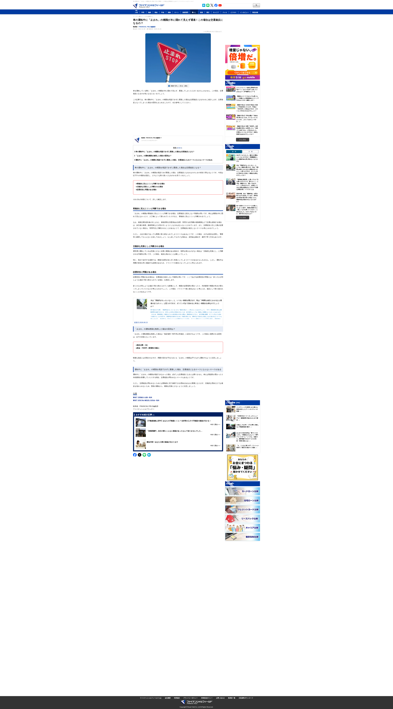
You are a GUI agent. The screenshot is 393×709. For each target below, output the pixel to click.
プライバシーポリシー (190, 698)
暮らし (194, 12)
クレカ (225, 12)
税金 (156, 12)
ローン (176, 12)
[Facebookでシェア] (135, 455)
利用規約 (177, 698)
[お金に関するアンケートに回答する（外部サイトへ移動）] (242, 467)
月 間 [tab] (250, 151)
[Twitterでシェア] (139, 455)
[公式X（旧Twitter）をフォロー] (212, 5)
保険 (169, 12)
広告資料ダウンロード (246, 698)
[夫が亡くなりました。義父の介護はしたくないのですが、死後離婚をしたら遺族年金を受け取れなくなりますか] (230, 157)
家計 (208, 12)
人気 (136, 12)
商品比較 (255, 12)
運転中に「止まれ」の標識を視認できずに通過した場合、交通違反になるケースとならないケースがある (173, 160)
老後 (201, 12)
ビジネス (233, 12)
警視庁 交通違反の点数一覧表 (142, 397)
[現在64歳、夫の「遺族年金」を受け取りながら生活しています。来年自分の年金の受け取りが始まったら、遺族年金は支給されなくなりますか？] (230, 196)
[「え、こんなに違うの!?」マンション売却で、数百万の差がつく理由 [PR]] (243, 451)
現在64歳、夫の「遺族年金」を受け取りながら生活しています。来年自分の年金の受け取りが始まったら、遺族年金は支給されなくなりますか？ (247, 197)
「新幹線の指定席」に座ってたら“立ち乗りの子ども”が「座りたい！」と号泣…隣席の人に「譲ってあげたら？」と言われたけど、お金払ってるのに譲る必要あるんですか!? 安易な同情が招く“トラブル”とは (247, 184)
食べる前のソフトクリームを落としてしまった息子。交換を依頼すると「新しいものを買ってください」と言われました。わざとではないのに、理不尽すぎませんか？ (247, 209)
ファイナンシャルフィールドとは (150, 698)
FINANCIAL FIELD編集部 (147, 26)
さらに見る (242, 139)
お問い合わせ (220, 698)
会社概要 (168, 698)
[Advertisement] (178, 120)
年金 (162, 12)
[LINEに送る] (144, 455)
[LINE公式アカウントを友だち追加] (208, 5)
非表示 (179, 147)
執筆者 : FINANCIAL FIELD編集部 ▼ (151, 137)
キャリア (216, 12)
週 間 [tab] (234, 151)
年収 (142, 12)
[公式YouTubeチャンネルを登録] (220, 5)
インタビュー (244, 12)
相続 (149, 12)
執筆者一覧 (231, 698)
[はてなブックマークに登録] (149, 455)
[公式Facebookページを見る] (216, 5)
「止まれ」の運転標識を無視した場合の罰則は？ (153, 155)
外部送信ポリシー (207, 698)
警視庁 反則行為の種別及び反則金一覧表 (146, 400)
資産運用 (185, 12)
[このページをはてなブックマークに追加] (204, 5)
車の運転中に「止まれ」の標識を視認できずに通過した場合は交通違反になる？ (164, 151)
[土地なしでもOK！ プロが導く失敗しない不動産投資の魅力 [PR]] (243, 428)
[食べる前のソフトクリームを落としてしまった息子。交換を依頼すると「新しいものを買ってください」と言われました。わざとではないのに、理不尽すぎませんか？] (230, 208)
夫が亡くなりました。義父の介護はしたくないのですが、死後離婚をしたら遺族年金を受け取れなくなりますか (247, 158)
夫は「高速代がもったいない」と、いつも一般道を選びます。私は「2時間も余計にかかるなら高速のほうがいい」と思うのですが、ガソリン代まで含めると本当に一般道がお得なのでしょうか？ (247, 170)
